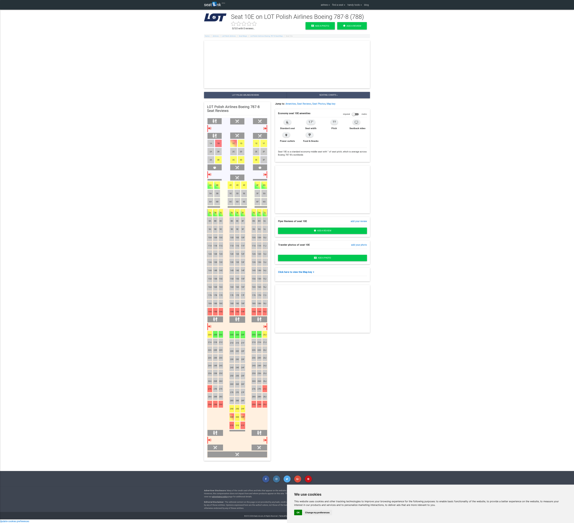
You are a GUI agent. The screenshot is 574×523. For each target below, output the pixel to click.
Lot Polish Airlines (229, 36)
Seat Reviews (304, 103)
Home (207, 36)
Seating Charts (327, 95)
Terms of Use (283, 516)
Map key (331, 103)
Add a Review (353, 26)
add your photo (359, 244)
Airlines (216, 36)
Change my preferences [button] (317, 512)
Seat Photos (319, 103)
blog (366, 4)
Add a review (323, 231)
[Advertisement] (287, 64)
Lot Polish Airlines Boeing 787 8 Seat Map (266, 36)
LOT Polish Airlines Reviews (245, 95)
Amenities (291, 103)
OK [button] (298, 512)
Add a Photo (321, 26)
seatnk (212, 4)
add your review (359, 221)
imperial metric (355, 114)
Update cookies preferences (14, 521)
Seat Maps (243, 36)
